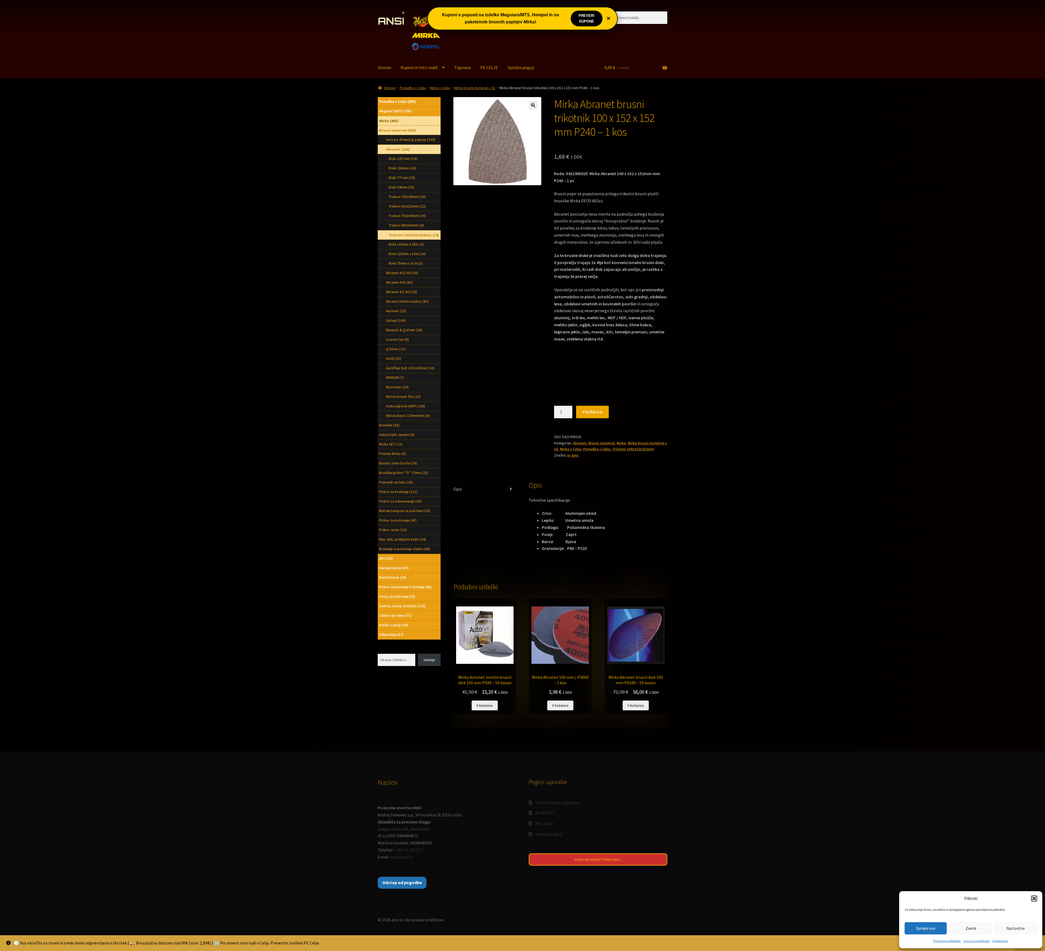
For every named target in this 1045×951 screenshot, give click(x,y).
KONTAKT (545, 813)
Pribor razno (393, 530)
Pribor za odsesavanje (400, 501)
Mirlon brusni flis (403, 396)
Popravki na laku (396, 482)
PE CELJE (489, 67)
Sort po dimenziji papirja (410, 139)
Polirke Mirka (392, 453)
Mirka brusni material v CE (474, 87)
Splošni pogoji (521, 67)
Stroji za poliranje (397, 596)
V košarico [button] (485, 705)
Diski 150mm (402, 168)
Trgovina (462, 67)
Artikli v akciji (393, 625)
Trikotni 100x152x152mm (633, 449)
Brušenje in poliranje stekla (404, 549)
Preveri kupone (586, 18)
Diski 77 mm (402, 177)
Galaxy (396, 320)
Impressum (1000, 941)
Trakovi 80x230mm (406, 225)
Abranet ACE (399, 282)
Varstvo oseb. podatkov (557, 802)
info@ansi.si (401, 857)
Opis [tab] (457, 489)
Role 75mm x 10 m (406, 263)
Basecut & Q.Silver (404, 330)
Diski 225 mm (403, 158)
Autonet (396, 311)
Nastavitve (1015, 928)
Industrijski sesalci (396, 434)
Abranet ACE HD (402, 273)
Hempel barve (394, 568)
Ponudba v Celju (413, 87)
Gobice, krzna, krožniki (402, 606)
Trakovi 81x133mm (407, 206)
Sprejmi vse (925, 928)
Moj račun (545, 823)
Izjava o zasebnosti (976, 941)
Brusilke (389, 425)
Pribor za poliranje (398, 520)
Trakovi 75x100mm (407, 215)
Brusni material (601, 443)
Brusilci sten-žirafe (398, 463)
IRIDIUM (395, 377)
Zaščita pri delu (395, 615)
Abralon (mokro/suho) (407, 301)
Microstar (397, 387)
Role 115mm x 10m (407, 254)
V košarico (592, 411)
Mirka (621, 443)
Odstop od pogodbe (402, 882)
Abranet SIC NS (401, 292)
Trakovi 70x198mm (407, 196)
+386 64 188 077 (408, 850)
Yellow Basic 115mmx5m (408, 415)
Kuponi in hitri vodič (419, 67)
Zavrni (971, 928)
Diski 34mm (401, 187)
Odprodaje (391, 634)
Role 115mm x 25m (406, 244)
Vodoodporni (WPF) (405, 406)
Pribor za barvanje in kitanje (405, 587)
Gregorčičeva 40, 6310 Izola (403, 829)
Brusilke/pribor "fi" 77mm (403, 472)
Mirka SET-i (390, 444)
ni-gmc (573, 455)
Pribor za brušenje (398, 492)
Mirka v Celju (440, 87)
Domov (384, 67)
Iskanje (429, 659)
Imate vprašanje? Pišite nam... (598, 859)
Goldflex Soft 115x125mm (410, 368)
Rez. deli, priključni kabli (402, 539)
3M (386, 558)
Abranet (579, 443)
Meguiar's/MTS (395, 111)
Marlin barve (392, 577)
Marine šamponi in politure (404, 511)
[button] (1034, 898)
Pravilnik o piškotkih (947, 941)
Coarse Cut (397, 339)
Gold (393, 358)
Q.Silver (395, 349)
